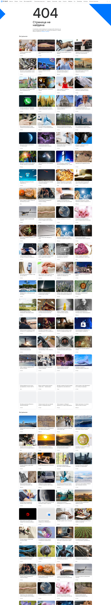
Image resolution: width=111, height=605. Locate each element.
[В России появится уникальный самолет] (27, 215)
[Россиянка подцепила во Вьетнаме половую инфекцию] (64, 535)
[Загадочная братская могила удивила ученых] (83, 572)
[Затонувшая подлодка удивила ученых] (83, 344)
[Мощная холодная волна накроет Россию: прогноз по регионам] (27, 159)
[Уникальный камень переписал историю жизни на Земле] (64, 517)
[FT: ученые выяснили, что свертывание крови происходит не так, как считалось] (83, 104)
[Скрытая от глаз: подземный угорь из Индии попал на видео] (46, 215)
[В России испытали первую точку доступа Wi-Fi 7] (27, 270)
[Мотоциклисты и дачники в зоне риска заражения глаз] (27, 85)
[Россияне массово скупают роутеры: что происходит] (83, 535)
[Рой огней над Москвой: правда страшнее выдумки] (46, 178)
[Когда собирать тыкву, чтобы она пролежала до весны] (27, 196)
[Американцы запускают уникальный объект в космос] (46, 141)
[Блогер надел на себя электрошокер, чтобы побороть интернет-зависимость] (46, 344)
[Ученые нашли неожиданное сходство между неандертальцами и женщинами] (46, 196)
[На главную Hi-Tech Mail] (5, 1)
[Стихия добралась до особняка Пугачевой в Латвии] (83, 418)
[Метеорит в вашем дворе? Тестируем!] (83, 289)
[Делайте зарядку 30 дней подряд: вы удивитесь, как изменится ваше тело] (64, 381)
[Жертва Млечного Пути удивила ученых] (46, 159)
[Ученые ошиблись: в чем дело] (64, 215)
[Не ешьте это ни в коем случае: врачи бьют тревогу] (83, 517)
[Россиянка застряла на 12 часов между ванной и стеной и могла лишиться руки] (64, 554)
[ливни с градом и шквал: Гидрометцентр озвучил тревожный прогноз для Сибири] (64, 307)
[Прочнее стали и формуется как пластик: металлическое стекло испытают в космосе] (27, 66)
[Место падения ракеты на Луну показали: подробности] (64, 418)
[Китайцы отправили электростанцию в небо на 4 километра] (83, 363)
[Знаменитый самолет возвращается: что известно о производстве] (64, 572)
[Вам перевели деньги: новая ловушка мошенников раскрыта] (27, 122)
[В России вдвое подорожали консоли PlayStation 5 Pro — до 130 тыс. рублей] (64, 159)
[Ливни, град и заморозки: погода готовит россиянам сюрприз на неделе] (64, 289)
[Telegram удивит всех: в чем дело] (64, 591)
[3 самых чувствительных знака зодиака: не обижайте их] (64, 270)
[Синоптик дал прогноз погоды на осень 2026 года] (64, 498)
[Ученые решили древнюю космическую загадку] (46, 289)
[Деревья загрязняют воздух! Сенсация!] (27, 474)
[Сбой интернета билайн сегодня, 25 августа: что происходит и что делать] (27, 326)
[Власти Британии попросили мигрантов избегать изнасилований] (83, 66)
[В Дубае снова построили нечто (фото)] (83, 270)
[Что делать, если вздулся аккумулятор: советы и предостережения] (64, 252)
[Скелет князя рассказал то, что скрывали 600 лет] (64, 104)
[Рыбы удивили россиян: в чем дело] (46, 48)
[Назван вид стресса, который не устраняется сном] (64, 141)
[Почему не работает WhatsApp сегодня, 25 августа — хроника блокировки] (27, 104)
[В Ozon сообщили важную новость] (46, 66)
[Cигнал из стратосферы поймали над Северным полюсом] (83, 554)
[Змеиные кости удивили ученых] (83, 159)
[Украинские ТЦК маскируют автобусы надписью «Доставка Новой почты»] (46, 554)
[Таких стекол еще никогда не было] (46, 233)
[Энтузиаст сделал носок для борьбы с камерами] (83, 141)
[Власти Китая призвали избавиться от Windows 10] (46, 591)
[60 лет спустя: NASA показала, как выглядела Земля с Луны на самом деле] (46, 572)
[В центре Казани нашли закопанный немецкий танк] (27, 554)
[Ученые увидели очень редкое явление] (83, 474)
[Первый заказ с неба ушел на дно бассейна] (27, 289)
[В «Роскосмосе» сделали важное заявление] (83, 455)
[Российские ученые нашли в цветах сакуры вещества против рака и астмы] (83, 215)
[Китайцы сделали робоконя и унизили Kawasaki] (27, 400)
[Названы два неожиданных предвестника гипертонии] (27, 572)
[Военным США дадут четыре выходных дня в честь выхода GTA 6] (46, 326)
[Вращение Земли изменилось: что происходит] (27, 141)
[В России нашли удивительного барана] (64, 48)
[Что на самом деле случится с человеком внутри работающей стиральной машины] (64, 344)
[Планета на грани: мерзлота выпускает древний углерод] (83, 85)
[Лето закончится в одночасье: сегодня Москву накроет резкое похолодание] (83, 122)
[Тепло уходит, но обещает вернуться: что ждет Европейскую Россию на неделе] (64, 400)
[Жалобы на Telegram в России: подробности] (27, 178)
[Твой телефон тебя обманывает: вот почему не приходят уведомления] (83, 381)
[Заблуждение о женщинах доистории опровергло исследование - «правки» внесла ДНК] (46, 437)
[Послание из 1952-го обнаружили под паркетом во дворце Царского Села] (46, 498)
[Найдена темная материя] (27, 437)
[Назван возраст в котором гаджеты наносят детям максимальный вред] (64, 363)
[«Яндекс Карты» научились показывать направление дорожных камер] (46, 418)
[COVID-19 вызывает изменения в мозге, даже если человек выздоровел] (46, 252)
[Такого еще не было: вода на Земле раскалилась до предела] (46, 517)
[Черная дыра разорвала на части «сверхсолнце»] (46, 455)
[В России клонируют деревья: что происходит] (27, 233)
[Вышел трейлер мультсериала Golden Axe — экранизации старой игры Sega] (46, 381)
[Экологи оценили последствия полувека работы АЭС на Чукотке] (64, 122)
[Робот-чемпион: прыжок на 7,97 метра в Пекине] (27, 363)
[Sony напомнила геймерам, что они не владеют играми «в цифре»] (83, 326)
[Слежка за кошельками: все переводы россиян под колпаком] (64, 196)
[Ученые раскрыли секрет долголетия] (27, 48)
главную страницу (45, 31)
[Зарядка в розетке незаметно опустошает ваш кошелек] (83, 48)
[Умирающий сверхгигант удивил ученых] (27, 498)
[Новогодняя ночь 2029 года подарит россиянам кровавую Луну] (27, 591)
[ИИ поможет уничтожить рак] (27, 455)
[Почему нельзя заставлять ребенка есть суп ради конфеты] (27, 517)
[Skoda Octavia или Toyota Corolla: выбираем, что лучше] (83, 437)
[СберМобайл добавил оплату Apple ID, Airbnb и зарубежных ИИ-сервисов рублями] (64, 437)
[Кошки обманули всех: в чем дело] (46, 535)
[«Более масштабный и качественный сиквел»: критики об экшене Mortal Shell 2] (83, 233)
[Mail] (2, 1)
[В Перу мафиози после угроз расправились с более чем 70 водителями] (27, 381)
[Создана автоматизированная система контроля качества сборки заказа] (46, 307)
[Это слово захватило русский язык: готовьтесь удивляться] (83, 178)
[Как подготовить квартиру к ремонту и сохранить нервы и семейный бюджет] (64, 474)
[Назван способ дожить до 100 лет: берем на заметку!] (83, 591)
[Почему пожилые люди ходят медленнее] (27, 535)
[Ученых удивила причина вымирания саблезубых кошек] (27, 307)
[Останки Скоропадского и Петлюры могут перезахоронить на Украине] (83, 307)
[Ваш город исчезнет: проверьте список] (46, 85)
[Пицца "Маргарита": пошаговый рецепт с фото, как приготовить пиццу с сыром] (64, 178)
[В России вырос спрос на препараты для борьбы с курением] (64, 66)
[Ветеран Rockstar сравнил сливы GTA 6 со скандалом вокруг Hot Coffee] (64, 326)
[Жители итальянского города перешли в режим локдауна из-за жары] (83, 196)
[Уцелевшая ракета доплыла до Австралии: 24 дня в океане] (83, 498)
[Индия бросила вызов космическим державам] (27, 344)
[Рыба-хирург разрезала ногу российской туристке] (27, 418)
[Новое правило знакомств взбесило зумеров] (64, 85)
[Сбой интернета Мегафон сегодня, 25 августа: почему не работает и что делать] (27, 252)
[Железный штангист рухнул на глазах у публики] (46, 363)
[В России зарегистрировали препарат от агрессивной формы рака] (46, 122)
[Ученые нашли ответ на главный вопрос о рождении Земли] (46, 400)
